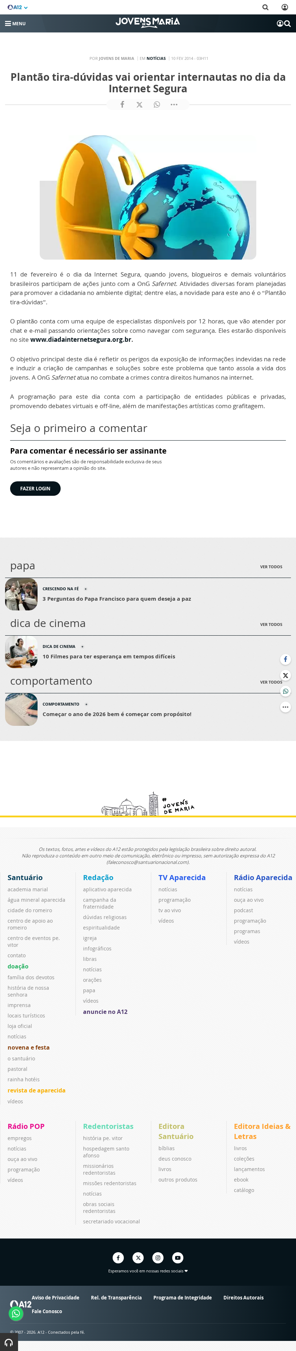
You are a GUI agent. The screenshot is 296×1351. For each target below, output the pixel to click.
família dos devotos (31, 977)
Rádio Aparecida (263, 877)
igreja (90, 938)
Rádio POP (26, 1126)
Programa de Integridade (182, 1297)
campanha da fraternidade (99, 903)
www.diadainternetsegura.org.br (80, 339)
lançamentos (249, 1169)
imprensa (19, 1005)
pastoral (17, 1068)
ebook (241, 1179)
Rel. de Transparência (116, 1297)
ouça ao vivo (249, 899)
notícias (17, 1036)
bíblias (166, 1148)
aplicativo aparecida (107, 889)
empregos (20, 1138)
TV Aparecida (182, 877)
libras (90, 958)
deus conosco (174, 1158)
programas (247, 931)
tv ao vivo (169, 910)
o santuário (21, 1058)
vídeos (15, 1101)
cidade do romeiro (30, 910)
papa (89, 990)
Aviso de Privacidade (55, 1297)
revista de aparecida (37, 1090)
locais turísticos (26, 1015)
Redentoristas (108, 1126)
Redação (98, 877)
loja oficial (20, 1026)
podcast (243, 910)
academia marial (28, 889)
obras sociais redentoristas (99, 1207)
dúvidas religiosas (105, 917)
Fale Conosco (47, 1311)
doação (18, 966)
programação (174, 899)
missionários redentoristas (99, 1169)
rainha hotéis (24, 1079)
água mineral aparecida (36, 899)
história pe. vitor (103, 1138)
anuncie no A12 (105, 1012)
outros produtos (177, 1179)
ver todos (271, 566)
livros (164, 1169)
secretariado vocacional (111, 1221)
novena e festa (29, 1047)
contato (17, 955)
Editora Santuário (175, 1131)
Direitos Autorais (243, 1297)
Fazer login (35, 488)
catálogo (244, 1190)
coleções (244, 1158)
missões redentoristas (109, 1183)
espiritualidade (101, 927)
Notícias (156, 58)
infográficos (97, 948)
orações (92, 979)
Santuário (25, 877)
